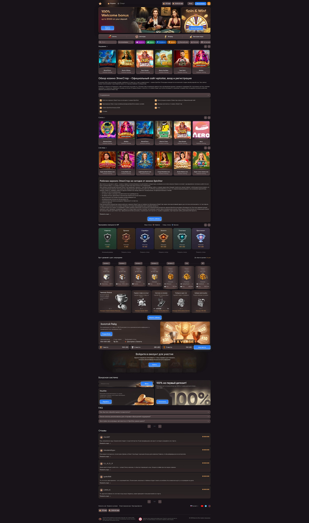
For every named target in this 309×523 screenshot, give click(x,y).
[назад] (149, 426)
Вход (190, 3)
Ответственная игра (125, 506)
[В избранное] (114, 52)
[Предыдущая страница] (149, 501)
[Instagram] (209, 506)
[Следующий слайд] (209, 46)
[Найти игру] (100, 42)
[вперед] (160, 426)
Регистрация (201, 3)
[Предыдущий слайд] (205, 46)
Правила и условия (112, 506)
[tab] (112, 36)
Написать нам (102, 506)
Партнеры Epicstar (137, 506)
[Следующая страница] (160, 501)
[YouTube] (202, 506)
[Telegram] (206, 506)
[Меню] (209, 3)
